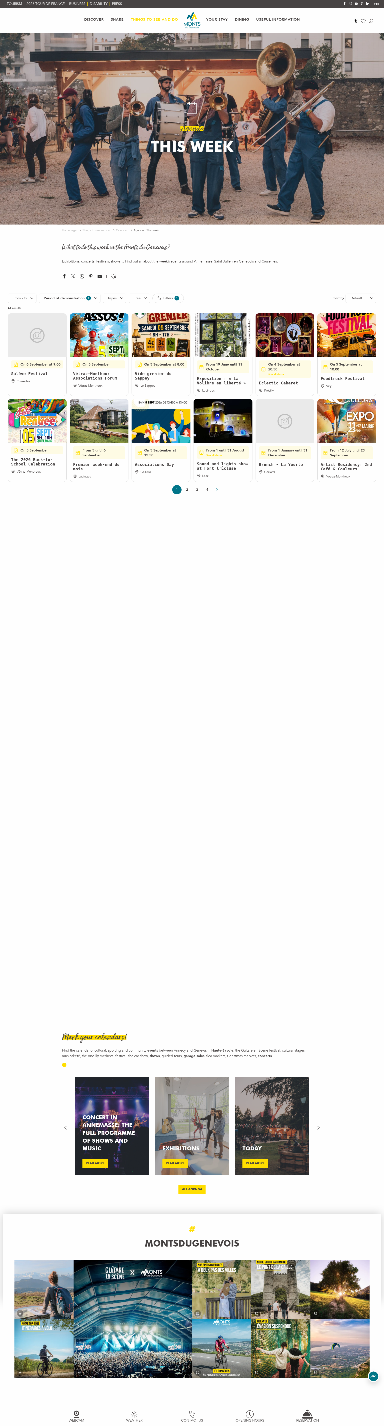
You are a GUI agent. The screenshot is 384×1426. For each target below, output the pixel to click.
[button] (371, 21)
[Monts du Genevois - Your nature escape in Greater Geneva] (192, 20)
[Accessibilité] (355, 21)
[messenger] (373, 1380)
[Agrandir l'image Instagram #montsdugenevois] (44, 1289)
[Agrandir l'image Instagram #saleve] (340, 1348)
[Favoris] (363, 21)
